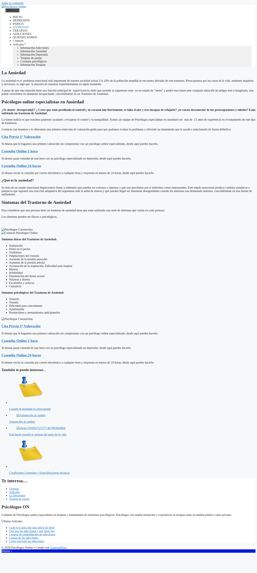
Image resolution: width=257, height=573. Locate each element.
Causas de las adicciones (23, 537)
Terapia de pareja (19, 498)
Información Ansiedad (33, 51)
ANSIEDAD (21, 27)
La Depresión (17, 495)
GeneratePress (58, 547)
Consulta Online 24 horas (21, 166)
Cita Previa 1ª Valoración (21, 137)
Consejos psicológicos (33, 61)
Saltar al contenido (13, 3)
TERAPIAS (20, 30)
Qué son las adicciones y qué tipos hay (32, 531)
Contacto (18, 40)
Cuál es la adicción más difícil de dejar (32, 527)
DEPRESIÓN (21, 20)
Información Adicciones (34, 47)
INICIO (17, 17)
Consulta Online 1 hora (20, 151)
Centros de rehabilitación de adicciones (32, 534)
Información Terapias (33, 64)
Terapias (14, 488)
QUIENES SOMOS (25, 37)
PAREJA (18, 23)
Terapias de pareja (31, 58)
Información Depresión (34, 54)
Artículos (18, 44)
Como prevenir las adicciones (26, 541)
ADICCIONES (22, 34)
